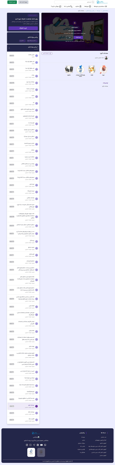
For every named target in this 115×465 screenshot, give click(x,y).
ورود (70, 37)
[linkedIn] (30, 445)
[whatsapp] (45, 445)
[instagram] (27, 445)
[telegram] (34, 445)
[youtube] (41, 445)
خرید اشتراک (12, 2)
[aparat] (38, 445)
